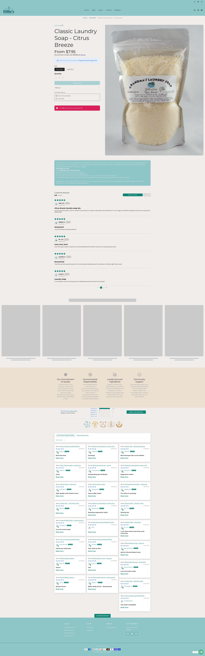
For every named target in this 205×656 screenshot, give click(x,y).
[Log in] (198, 10)
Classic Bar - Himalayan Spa (69, 503)
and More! (92, 18)
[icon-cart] (201, 10)
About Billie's (111, 627)
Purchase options (59, 92)
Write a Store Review (136, 412)
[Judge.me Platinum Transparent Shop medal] (87, 424)
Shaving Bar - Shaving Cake (134, 503)
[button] (77, 83)
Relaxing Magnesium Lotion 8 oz (103, 446)
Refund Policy (69, 630)
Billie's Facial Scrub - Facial (101, 465)
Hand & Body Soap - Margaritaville (71, 520)
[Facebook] (194, 2)
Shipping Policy (69, 627)
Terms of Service (69, 633)
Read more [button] (60, 458)
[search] (194, 10)
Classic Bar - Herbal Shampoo (135, 446)
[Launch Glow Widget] (201, 652)
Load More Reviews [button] (102, 615)
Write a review (132, 195)
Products (90, 627)
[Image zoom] (154, 90)
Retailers (90, 630)
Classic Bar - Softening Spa (134, 581)
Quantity (57, 74)
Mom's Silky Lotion (98, 484)
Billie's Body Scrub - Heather (102, 558)
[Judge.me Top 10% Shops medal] (119, 424)
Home (85, 18)
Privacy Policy (69, 636)
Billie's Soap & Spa (105, 652)
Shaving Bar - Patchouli (68, 484)
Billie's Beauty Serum (67, 558)
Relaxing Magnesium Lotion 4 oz (136, 465)
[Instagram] (198, 2)
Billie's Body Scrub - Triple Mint (135, 562)
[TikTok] (201, 2)
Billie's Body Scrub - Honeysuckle (103, 577)
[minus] (56, 77)
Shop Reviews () (83, 435)
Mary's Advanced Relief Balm (70, 446)
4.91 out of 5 (73, 411)
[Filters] (145, 195)
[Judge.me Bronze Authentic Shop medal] (103, 424)
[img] (69, 411)
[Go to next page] (107, 287)
